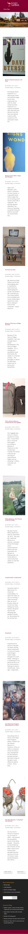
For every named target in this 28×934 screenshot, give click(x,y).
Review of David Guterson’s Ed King (13, 80)
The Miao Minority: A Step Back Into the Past (14, 820)
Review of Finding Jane (10, 916)
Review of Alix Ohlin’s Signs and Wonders (13, 176)
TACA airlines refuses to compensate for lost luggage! (13, 421)
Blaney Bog (7, 885)
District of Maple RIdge (10, 889)
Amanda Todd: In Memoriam (13, 577)
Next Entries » (20, 872)
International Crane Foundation (12, 892)
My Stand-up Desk (10, 270)
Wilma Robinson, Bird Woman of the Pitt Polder (13, 519)
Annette (9, 85)
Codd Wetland (7, 887)
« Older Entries (7, 872)
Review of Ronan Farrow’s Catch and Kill (14, 918)
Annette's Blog (9, 87)
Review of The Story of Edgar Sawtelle (13, 323)
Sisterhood (8, 633)
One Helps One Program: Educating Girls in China (12, 724)
